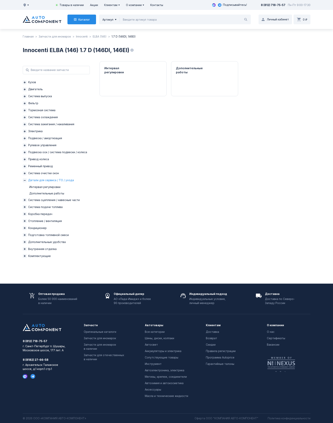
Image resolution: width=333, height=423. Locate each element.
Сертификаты (276, 338)
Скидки (211, 344)
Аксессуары (153, 389)
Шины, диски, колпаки (159, 338)
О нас (270, 331)
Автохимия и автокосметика (164, 383)
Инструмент (153, 363)
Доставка (212, 331)
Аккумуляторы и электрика (163, 351)
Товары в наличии (71, 5)
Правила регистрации (221, 351)
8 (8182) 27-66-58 (35, 359)
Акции (94, 5)
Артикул (107, 19)
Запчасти (91, 325)
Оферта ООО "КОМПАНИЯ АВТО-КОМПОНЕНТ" (226, 418)
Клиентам (110, 5)
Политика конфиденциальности (289, 418)
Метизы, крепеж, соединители (166, 376)
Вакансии (273, 344)
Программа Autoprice (220, 357)
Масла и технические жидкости (166, 396)
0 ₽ (305, 19)
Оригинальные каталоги (100, 331)
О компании (134, 5)
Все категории (155, 331)
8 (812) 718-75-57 (273, 5)
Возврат (211, 338)
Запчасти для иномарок (100, 338)
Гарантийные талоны (220, 363)
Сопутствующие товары (161, 357)
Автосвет (151, 344)
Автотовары (154, 325)
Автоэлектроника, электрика (164, 370)
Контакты (156, 5)
